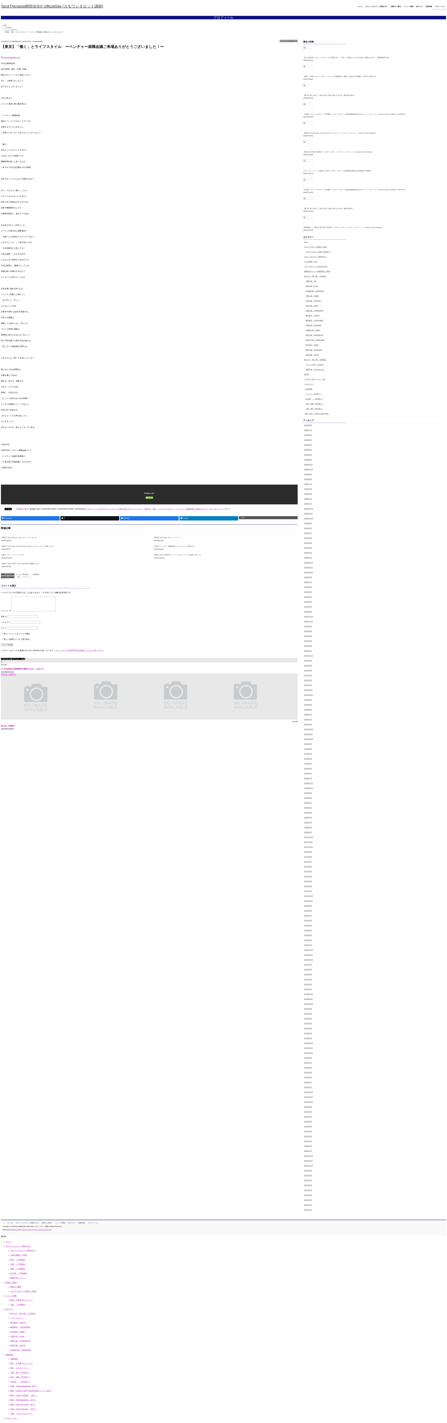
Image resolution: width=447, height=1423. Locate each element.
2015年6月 (308, 969)
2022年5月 (308, 641)
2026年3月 (308, 450)
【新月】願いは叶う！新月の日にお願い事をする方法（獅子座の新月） (329, 95)
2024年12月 (308, 509)
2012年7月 (308, 1112)
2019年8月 (308, 749)
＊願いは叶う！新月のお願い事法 (316, 414)
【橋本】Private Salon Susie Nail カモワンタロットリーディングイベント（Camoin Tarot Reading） (340, 133)
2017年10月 (308, 847)
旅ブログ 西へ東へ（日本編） (315, 276)
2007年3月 (308, 1200)
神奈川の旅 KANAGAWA (315, 340)
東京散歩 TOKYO (313, 315)
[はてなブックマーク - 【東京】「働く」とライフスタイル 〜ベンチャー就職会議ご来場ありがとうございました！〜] (174, 509)
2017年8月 (308, 857)
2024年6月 (308, 538)
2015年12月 (308, 950)
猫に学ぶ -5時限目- (8, 726)
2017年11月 (308, 842)
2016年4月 (308, 930)
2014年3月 (308, 1028)
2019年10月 (308, 739)
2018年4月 (308, 817)
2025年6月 (308, 489)
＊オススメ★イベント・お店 (314, 379)
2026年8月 (308, 425)
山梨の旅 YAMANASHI (314, 311)
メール (5, 622)
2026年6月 (308, 435)
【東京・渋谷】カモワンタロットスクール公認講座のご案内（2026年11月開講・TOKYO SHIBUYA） (340, 76)
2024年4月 (308, 543)
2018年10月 (308, 788)
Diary (306, 242)
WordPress (14, 1230)
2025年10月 (308, 469)
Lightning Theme (26, 1230)
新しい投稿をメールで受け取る (17, 639)
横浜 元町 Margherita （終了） (23, 1400)
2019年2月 (308, 773)
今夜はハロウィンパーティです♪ (13, 555)
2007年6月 (308, 1185)
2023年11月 (308, 567)
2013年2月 (308, 1082)
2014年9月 (308, 1009)
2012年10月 (308, 1102)
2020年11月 (308, 690)
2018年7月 (308, 803)
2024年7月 (308, 533)
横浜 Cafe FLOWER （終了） (24, 1395)
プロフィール (93, 1223)
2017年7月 (308, 862)
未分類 (306, 374)
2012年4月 (308, 1126)
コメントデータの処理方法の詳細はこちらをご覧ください (79, 650)
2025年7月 (308, 484)
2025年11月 (308, 464)
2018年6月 (308, 808)
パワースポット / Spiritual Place (315, 266)
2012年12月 (308, 1092)
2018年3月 (308, 822)
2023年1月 (308, 612)
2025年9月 (308, 474)
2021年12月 (308, 656)
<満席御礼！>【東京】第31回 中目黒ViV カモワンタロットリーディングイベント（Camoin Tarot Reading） (343, 227)
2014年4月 (308, 1023)
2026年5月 (308, 440)
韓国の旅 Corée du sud (315, 369)
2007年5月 (308, 1190)
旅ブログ (71, 1223)
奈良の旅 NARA (312, 306)
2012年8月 (308, 1107)
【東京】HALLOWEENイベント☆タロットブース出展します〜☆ (177, 555)
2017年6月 (308, 866)
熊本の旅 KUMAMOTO (314, 335)
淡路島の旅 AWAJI (313, 330)
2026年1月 (308, 460)
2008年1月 (308, 1151)
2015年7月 (308, 965)
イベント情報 (60, 1223)
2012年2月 (308, 1136)
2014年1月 (308, 1038)
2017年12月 (308, 837)
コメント (6, 611)
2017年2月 (308, 886)
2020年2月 (308, 724)
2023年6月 (308, 587)
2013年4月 (308, 1077)
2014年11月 (308, 999)
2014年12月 (308, 994)
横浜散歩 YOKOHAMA (314, 320)
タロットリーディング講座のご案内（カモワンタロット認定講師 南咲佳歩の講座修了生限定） (337, 171)
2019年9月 (308, 744)
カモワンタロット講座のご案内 (315, 247)
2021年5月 (308, 670)
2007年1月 (308, 1210)
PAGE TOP (435, 1378)
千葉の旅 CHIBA (312, 296)
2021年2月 (308, 685)
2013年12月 (308, 1043)
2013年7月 (308, 1063)
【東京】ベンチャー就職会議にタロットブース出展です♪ (174, 546)
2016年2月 (308, 940)
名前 (4, 616)
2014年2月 (308, 1033)
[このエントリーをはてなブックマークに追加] (103, 509)
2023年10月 (308, 572)
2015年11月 (308, 955)
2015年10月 (308, 960)
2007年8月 (308, 1175)
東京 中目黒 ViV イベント (21, 1300)
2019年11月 (308, 734)
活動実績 (81, 1223)
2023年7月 (308, 582)
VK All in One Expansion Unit (42, 1230)
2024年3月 (308, 548)
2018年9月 (308, 793)
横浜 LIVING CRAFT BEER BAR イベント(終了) (31, 1391)
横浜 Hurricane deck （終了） (23, 1405)
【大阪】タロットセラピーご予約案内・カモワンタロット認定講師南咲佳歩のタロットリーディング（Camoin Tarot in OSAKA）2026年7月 (354, 190)
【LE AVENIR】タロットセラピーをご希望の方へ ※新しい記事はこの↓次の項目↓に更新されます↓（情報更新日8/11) (346, 57)
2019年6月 (308, 759)
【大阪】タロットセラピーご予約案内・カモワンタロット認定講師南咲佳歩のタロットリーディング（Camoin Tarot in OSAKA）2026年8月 (354, 114)
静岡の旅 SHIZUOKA (314, 350)
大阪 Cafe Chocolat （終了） (23, 1409)
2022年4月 (308, 646)
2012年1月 (308, 1141)
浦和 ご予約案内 (17, 1269)
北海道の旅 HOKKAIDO (315, 291)
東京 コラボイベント (24, 577)
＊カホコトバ (309, 384)
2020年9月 (308, 700)
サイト (4, 628)
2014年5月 (308, 1018)
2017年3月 (308, 881)
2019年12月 (308, 729)
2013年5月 (308, 1072)
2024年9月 (308, 523)
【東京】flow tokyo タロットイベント (167, 537)
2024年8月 (308, 528)
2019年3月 (308, 769)
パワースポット (16, 1318)
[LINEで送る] (22, 509)
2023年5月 (308, 592)
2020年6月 (308, 710)
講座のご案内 (47, 1223)
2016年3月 (308, 935)
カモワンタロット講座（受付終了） (319, 252)
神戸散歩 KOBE (312, 345)
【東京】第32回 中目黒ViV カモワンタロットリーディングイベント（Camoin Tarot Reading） (338, 152)
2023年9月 (308, 577)
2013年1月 (308, 1087)
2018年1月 (308, 832)
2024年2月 (308, 553)
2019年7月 (308, 754)
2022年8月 (308, 631)
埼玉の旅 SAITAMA (313, 301)
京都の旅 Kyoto (312, 286)
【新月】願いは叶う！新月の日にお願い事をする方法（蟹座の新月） (328, 208)
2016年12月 (308, 896)
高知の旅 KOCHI (312, 355)
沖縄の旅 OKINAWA (313, 325)
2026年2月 (308, 455)
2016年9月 (308, 906)
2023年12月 (308, 563)
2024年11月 (308, 514)
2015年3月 (308, 979)
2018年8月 (308, 798)
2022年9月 (308, 626)
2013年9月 (308, 1058)
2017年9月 (308, 852)
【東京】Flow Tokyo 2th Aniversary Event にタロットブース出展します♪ (27, 546)
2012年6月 (308, 1117)
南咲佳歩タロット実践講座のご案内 (317, 271)
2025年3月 (308, 499)
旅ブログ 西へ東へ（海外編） (315, 360)
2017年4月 (308, 876)
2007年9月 (308, 1171)
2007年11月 (308, 1161)
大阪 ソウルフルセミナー (21, 1414)
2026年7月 (308, 430)
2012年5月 (308, 1121)
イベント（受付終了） (288, 41)
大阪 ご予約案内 (17, 1264)
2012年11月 (308, 1097)
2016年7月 (308, 916)
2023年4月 (308, 597)
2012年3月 (308, 1131)
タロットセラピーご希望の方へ (315, 257)
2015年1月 (308, 989)
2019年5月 (308, 764)
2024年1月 (308, 558)
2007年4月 (308, 1195)
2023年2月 (308, 607)
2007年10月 (308, 1166)
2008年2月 (308, 1146)
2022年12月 (308, 616)
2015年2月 (308, 984)
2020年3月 (308, 719)
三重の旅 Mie (311, 281)
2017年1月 (308, 891)
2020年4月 (308, 714)
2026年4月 (308, 445)
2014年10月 (308, 1004)
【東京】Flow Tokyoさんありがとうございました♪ (19, 537)
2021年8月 (308, 666)
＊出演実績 (35, 574)
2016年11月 (308, 901)
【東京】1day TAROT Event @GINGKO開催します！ (20, 563)
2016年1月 (308, 945)
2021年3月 (308, 680)
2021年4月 (308, 675)
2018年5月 (308, 813)
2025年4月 (308, 494)
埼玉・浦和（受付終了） (315, 404)
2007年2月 (308, 1205)
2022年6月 (308, 636)
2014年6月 (308, 1014)
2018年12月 (308, 783)
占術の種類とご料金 (18, 1255)
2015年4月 (308, 974)
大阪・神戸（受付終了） (315, 409)
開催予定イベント (17, 1278)
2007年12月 (308, 1156)
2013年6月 (308, 1068)
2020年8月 (308, 705)
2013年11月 (308, 1048)
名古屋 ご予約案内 (18, 1273)
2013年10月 (308, 1053)
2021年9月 (308, 661)
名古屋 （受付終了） (315, 399)
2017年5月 (308, 871)
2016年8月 (308, 911)
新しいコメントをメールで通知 (17, 634)
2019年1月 (308, 778)
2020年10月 (308, 695)
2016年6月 (308, 920)
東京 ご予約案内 (17, 1260)
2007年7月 (308, 1180)
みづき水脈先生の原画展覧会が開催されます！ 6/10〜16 (22, 669)
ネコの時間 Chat (310, 262)
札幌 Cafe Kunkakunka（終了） (24, 1386)
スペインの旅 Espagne (315, 365)
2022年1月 (308, 651)
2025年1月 (308, 504)
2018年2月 (308, 827)
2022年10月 (308, 621)
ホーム (9, 1223)
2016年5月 (308, 925)
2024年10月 (308, 518)
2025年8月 (308, 479)
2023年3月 (308, 602)
